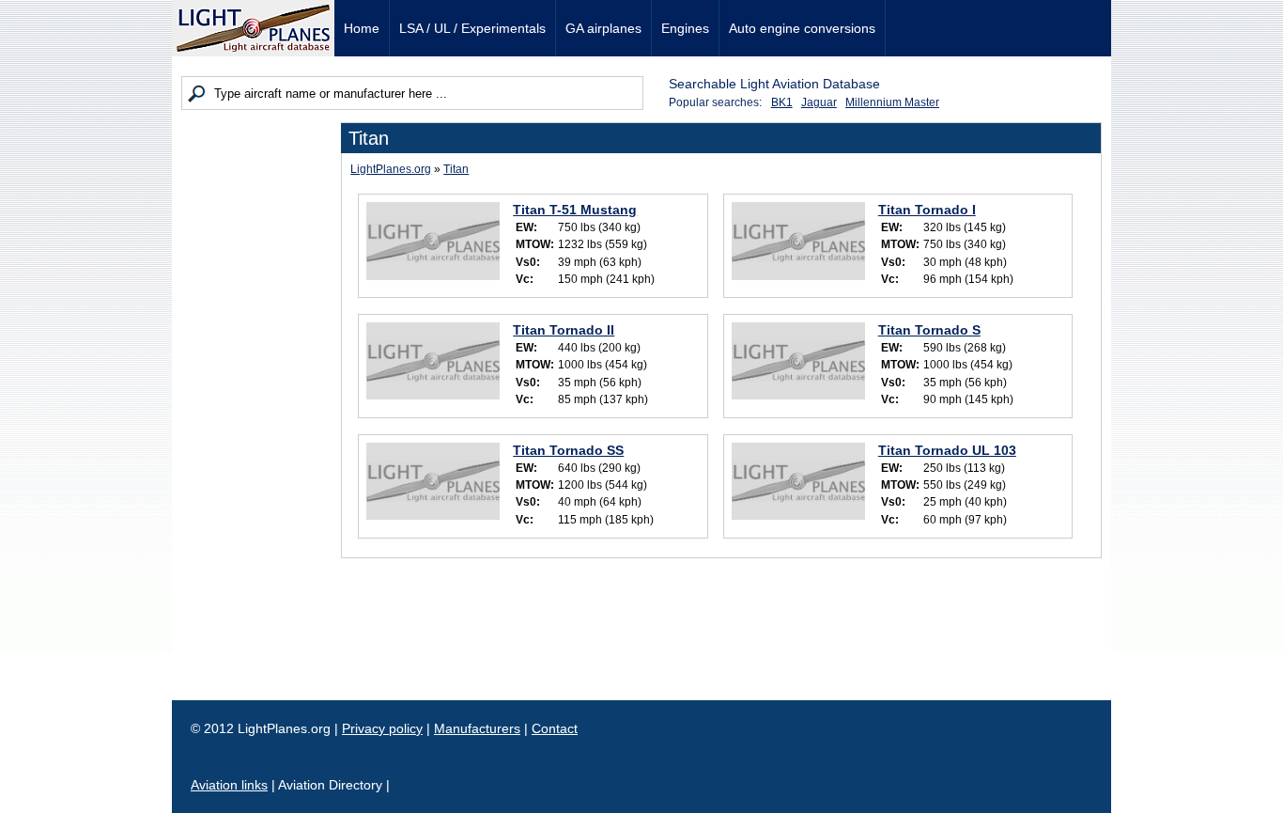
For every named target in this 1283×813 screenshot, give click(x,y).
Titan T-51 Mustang (575, 209)
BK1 (782, 102)
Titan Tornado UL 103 (947, 450)
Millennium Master (892, 102)
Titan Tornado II (563, 329)
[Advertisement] (256, 404)
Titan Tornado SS (568, 450)
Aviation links (229, 784)
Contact (555, 728)
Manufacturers (477, 728)
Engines (685, 28)
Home (361, 28)
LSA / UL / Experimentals (472, 28)
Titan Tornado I (927, 209)
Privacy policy (382, 728)
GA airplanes (603, 28)
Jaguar (819, 102)
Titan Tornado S (929, 329)
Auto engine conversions (802, 28)
